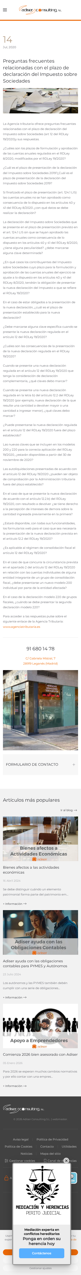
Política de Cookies (18, 1146)
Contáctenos (41, 1253)
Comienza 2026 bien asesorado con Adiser (40, 1054)
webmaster (59, 1119)
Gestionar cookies (22, 1161)
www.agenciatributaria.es (21, 627)
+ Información (12, 904)
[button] (5, 10)
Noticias (26, 1153)
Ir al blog (67, 810)
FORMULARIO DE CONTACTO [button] (32, 764)
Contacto (47, 1146)
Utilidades (69, 1146)
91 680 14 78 (40, 649)
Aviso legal (21, 1139)
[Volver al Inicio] (40, 10)
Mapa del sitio (50, 1153)
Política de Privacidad (52, 1139)
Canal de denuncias (62, 1161)
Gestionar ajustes (40, 1268)
